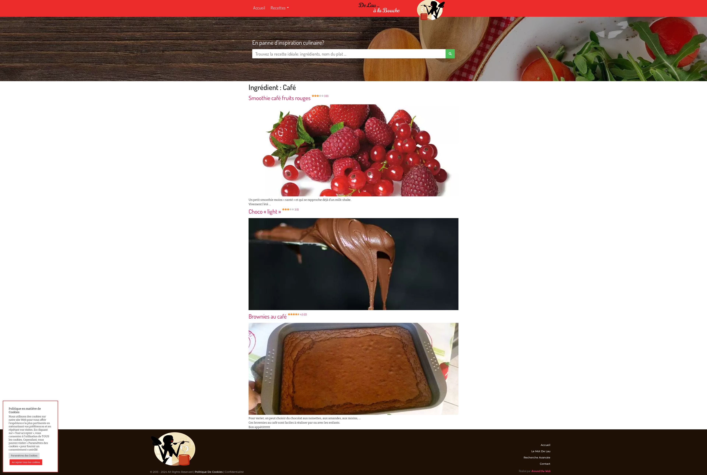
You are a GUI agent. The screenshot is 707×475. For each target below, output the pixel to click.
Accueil (259, 7)
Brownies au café (278, 316)
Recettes (278, 7)
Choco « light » (274, 211)
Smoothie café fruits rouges (288, 98)
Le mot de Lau (540, 451)
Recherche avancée (537, 457)
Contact (545, 463)
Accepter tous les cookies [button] (26, 462)
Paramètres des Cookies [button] (24, 455)
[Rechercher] (450, 53)
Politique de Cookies (209, 472)
